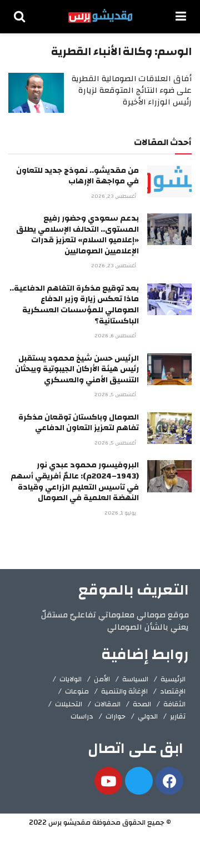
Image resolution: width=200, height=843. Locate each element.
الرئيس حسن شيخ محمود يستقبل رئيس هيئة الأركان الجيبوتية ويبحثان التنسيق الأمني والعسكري (77, 369)
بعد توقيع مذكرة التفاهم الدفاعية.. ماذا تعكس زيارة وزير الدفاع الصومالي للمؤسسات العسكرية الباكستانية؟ (74, 304)
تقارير (178, 716)
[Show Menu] (181, 16)
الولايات (70, 679)
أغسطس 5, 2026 (116, 395)
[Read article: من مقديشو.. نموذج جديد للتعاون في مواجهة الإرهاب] (169, 181)
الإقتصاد (173, 691)
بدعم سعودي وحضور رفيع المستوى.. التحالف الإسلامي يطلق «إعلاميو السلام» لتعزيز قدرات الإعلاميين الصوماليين (77, 234)
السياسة (135, 679)
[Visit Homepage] (100, 16)
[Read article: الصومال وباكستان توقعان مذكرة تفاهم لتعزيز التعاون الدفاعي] (169, 428)
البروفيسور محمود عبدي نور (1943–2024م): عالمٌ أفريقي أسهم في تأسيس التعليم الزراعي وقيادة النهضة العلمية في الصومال (75, 481)
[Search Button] (19, 16)
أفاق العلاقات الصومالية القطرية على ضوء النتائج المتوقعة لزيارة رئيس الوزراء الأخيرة (132, 90)
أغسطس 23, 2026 (114, 196)
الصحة (142, 704)
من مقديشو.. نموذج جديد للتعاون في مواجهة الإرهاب (77, 176)
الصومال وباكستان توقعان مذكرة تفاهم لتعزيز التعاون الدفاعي (78, 423)
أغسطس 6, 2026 (116, 336)
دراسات (82, 716)
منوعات (77, 691)
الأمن (102, 679)
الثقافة (174, 704)
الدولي (148, 716)
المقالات (107, 704)
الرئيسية (173, 679)
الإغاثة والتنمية (124, 691)
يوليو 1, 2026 (121, 513)
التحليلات (68, 704)
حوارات (116, 716)
